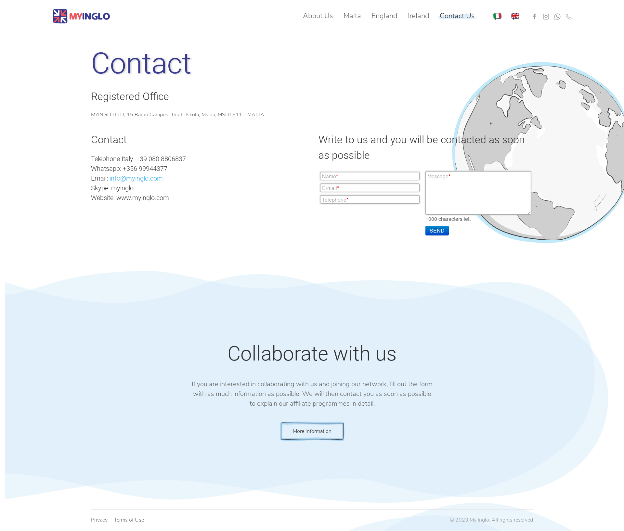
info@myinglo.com (136, 178)
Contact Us (457, 16)
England (384, 16)
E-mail (330, 188)
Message (438, 176)
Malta (352, 16)
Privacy (99, 520)
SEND (437, 230)
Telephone (335, 199)
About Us (318, 16)
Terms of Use (129, 520)
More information (312, 431)
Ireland (418, 16)
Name (330, 176)
